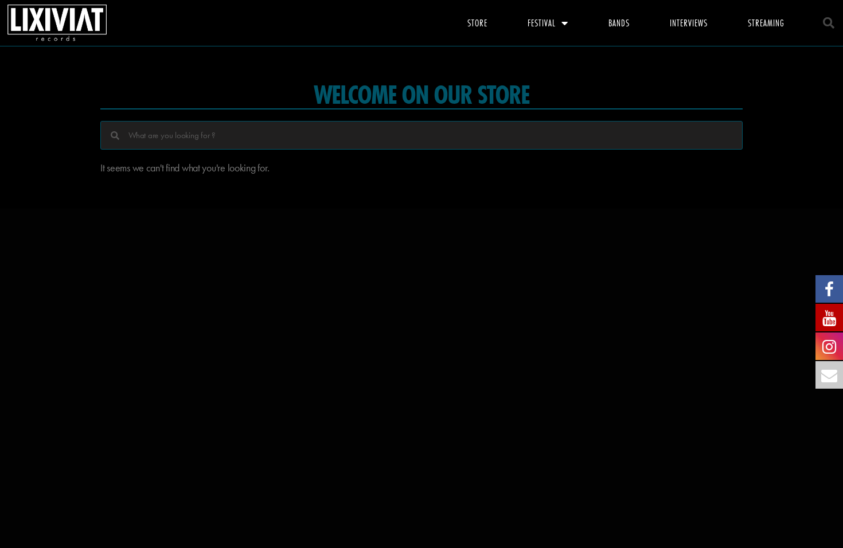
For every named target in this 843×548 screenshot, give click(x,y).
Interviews (689, 22)
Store (477, 22)
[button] (828, 22)
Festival (542, 22)
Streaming (766, 22)
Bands (619, 22)
